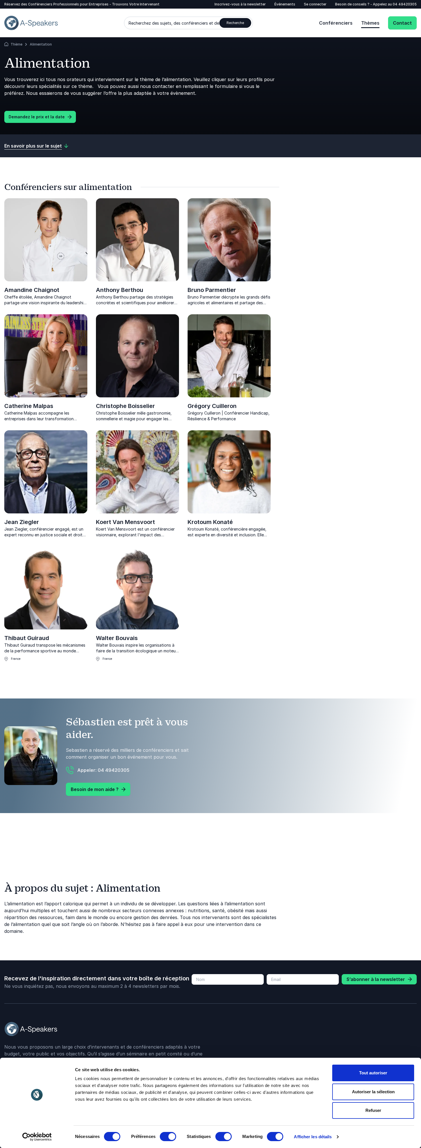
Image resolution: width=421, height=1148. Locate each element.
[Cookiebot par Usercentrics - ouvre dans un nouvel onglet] (37, 1137)
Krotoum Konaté (210, 522)
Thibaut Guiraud (26, 638)
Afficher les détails (313, 1136)
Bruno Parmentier (212, 289)
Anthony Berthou (119, 289)
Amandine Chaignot (31, 289)
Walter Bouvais (117, 638)
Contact (402, 23)
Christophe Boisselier (125, 406)
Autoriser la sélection (373, 1091)
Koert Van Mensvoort (125, 522)
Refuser (373, 1110)
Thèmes (370, 23)
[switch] (168, 1136)
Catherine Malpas (28, 406)
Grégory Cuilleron (212, 406)
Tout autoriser (373, 1072)
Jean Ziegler (21, 522)
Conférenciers (336, 23)
